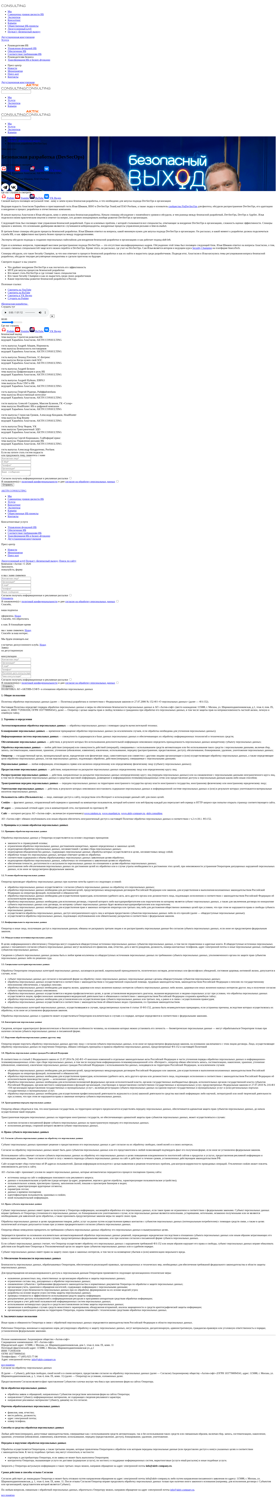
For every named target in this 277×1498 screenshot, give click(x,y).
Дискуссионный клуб (19, 28)
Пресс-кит (13, 74)
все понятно (8, 1365)
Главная (12, 137)
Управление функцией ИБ (22, 48)
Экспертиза (14, 17)
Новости (12, 68)
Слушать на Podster (18, 298)
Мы (10, 11)
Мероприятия (15, 71)
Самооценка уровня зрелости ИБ (26, 14)
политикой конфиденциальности (39, 481)
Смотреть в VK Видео (20, 295)
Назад (18, 616)
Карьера (12, 23)
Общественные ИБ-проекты (23, 26)
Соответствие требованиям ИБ (25, 54)
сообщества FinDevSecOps (182, 206)
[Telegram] (5, 187)
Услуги (5, 40)
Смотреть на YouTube (19, 289)
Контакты (13, 76)
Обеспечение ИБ (17, 51)
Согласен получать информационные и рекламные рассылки (35, 478)
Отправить (8, 485)
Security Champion (202, 248)
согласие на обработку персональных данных (90, 481)
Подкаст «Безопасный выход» (24, 31)
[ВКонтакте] (13, 187)
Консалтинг (14, 20)
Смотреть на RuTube (19, 292)
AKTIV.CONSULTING (13, 490)
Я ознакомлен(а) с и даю (58, 481)
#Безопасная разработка (15, 303)
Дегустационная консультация (17, 37)
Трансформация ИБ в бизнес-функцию (29, 60)
